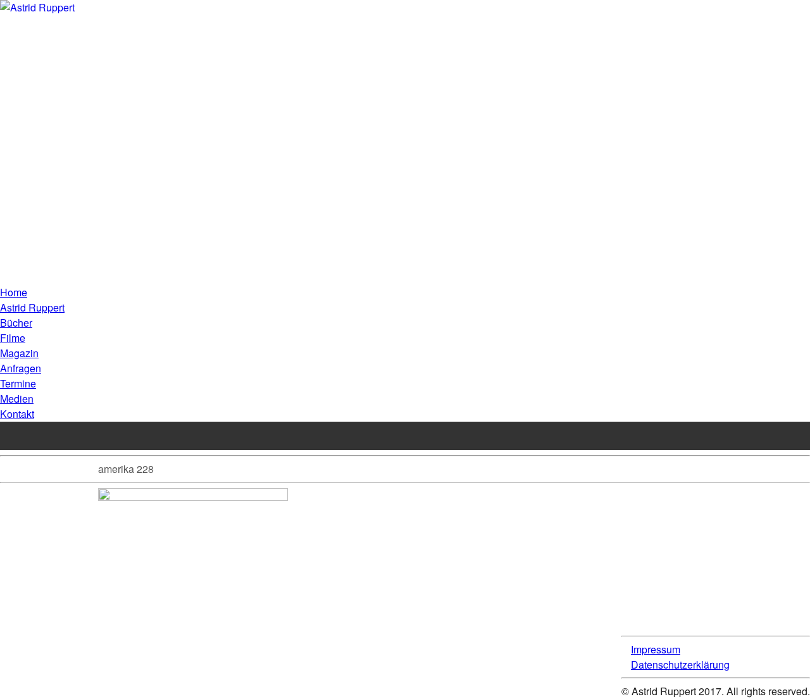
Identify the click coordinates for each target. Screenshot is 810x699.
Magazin (19, 353)
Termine (18, 383)
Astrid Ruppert (32, 307)
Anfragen (20, 368)
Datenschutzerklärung (680, 664)
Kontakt (17, 413)
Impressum (655, 649)
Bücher (16, 322)
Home (13, 292)
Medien (17, 398)
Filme (12, 338)
